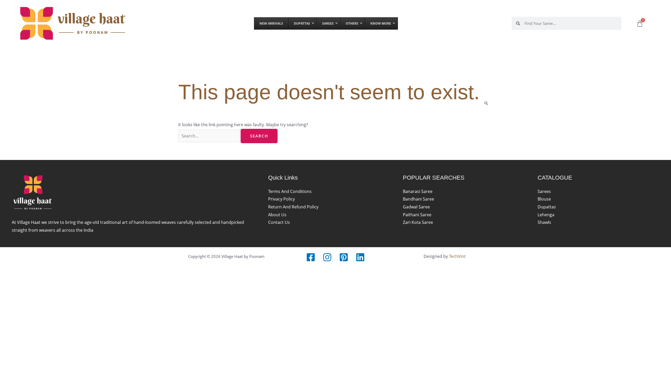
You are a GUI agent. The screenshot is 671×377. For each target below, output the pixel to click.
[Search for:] (209, 136)
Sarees (544, 191)
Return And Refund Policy (293, 207)
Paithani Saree (417, 215)
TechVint (457, 256)
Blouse (544, 199)
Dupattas (547, 207)
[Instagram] (327, 257)
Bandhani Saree (418, 199)
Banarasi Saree (417, 191)
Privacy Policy (281, 199)
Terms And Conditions (290, 191)
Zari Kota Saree (418, 222)
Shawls (544, 222)
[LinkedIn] (360, 257)
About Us (277, 215)
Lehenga (546, 215)
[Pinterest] (343, 257)
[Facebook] (310, 257)
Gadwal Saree (416, 207)
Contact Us (279, 222)
